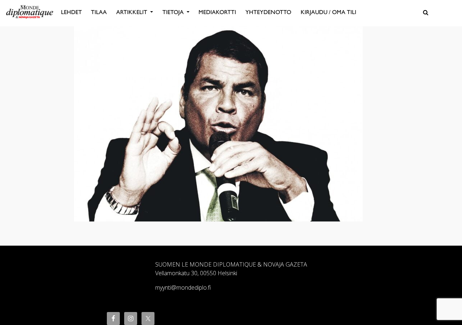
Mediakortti (217, 12)
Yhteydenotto (268, 12)
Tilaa (99, 12)
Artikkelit (132, 12)
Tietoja (173, 12)
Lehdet (71, 12)
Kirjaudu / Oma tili (328, 12)
